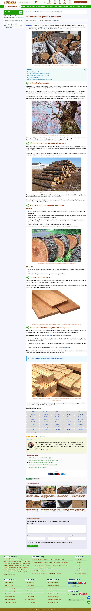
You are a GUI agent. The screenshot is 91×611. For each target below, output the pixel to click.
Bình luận (30, 523)
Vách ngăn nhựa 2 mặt (32, 602)
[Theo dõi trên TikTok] (74, 583)
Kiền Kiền (57, 427)
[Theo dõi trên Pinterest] (79, 583)
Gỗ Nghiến (80, 429)
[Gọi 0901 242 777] (89, 602)
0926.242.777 (49, 568)
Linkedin (31, 450)
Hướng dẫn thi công (53, 602)
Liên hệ (79, 562)
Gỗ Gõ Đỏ (57, 419)
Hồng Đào (57, 424)
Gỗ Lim (80, 411)
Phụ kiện (78, 6)
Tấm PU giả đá (30, 588)
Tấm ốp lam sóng (31, 591)
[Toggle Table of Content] (83, 70)
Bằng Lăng (80, 424)
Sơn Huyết (33, 427)
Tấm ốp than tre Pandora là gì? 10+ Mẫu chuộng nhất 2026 (43, 464)
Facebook (37, 450)
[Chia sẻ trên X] (51, 474)
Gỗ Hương (80, 422)
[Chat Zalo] (88, 598)
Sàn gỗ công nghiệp (40, 6)
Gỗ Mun (33, 429)
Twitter (43, 450)
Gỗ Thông (33, 414)
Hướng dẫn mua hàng (53, 582)
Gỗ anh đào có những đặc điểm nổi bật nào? (14, 18)
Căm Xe (69, 411)
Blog (33, 11)
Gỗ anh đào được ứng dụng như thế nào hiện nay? (13, 26)
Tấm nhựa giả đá (31, 599)
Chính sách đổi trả (52, 588)
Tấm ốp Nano (30, 594)
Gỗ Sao (69, 432)
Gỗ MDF (45, 416)
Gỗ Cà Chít (68, 419)
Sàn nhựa (49, 6)
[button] (12, 6)
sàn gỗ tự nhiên (48, 335)
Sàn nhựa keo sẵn (9, 594)
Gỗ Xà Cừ (57, 432)
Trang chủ (28, 11)
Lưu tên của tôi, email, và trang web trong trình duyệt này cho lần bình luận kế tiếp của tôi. (52, 542)
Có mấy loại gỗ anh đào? (11, 24)
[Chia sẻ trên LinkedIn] (62, 474)
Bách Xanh (80, 427)
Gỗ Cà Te (69, 422)
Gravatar (49, 450)
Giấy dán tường (30, 582)
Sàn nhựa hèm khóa (10, 596)
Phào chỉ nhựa (30, 585)
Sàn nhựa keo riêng (10, 591)
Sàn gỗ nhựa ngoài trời (10, 602)
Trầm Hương (33, 432)
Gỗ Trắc (45, 429)
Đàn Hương (33, 416)
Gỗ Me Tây (80, 414)
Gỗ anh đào (29, 25)
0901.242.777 (41, 568)
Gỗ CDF (33, 422)
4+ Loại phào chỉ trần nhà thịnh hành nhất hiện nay (41, 462)
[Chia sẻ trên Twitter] (54, 474)
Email (49, 536)
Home (23, 6)
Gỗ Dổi (68, 429)
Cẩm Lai (46, 414)
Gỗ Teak (57, 411)
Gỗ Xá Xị (46, 427)
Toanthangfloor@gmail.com (44, 571)
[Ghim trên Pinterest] (59, 474)
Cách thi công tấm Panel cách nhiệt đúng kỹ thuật (41, 458)
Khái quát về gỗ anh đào (10, 15)
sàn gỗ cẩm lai (66, 347)
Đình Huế (29, 439)
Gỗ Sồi (32, 411)
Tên (28, 536)
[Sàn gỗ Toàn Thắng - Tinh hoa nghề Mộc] (10, 2)
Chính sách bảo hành (53, 591)
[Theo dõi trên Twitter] (77, 583)
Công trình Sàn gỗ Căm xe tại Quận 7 (38, 467)
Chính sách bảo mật (53, 594)
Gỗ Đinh (80, 432)
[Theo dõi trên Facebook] (69, 583)
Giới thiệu (79, 559)
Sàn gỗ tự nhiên (30, 6)
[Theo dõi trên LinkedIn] (82, 583)
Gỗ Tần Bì (80, 419)
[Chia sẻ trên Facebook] (49, 474)
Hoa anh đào (64, 146)
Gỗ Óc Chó (45, 411)
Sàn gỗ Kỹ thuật (58, 6)
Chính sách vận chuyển (53, 596)
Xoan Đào (45, 432)
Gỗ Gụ (33, 424)
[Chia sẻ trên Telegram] (64, 474)
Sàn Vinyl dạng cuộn (10, 599)
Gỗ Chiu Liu (80, 416)
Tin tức (78, 565)
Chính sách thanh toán (53, 585)
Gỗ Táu (69, 424)
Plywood (46, 419)
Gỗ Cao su (57, 422)
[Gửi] (36, 2)
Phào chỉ (72, 6)
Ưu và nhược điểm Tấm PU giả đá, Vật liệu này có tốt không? (43, 460)
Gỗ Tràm (69, 414)
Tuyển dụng (80, 571)
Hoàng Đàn (45, 422)
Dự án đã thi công (81, 573)
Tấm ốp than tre (31, 596)
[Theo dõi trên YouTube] (85, 583)
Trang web (70, 536)
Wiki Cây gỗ (38, 11)
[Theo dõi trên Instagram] (72, 583)
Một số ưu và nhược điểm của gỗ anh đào (13, 21)
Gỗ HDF (33, 419)
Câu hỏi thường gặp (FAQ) (54, 599)
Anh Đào (69, 427)
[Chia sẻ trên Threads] (56, 474)
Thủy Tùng (45, 424)
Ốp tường (65, 6)
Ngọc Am (57, 429)
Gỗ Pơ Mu (57, 416)
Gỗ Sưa (69, 416)
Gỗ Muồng (57, 414)
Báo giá (84, 6)
